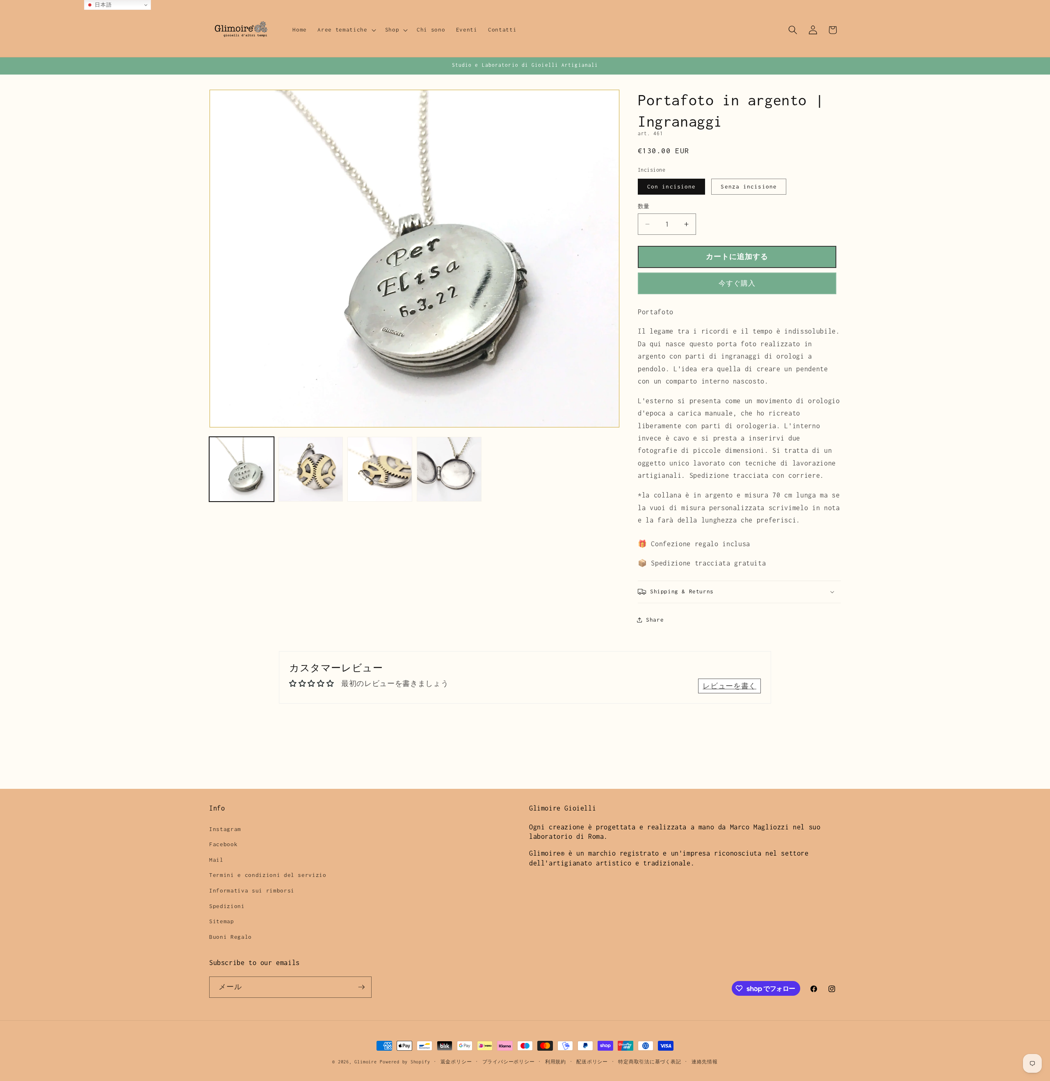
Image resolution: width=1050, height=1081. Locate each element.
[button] (345, 29)
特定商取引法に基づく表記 (649, 1061)
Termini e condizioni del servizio (267, 875)
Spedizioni (227, 906)
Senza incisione (749, 186)
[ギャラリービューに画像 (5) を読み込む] (449, 469)
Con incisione (671, 186)
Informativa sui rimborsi (251, 890)
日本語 (102, 5)
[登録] (361, 987)
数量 (644, 206)
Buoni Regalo (230, 936)
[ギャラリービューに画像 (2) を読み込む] (310, 469)
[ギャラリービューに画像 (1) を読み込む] (241, 469)
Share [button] (655, 619)
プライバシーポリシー (508, 1061)
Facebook (223, 844)
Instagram (225, 829)
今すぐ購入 (737, 283)
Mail (216, 859)
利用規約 (555, 1061)
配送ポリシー (592, 1061)
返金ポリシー (456, 1061)
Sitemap (221, 921)
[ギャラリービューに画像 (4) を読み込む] (379, 469)
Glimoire (365, 1061)
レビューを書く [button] (729, 686)
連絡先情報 (705, 1061)
